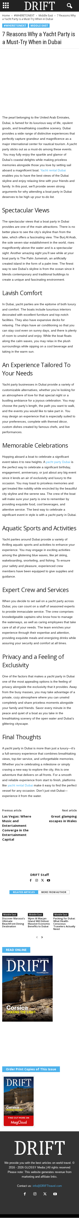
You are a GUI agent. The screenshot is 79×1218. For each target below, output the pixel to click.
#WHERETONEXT (24, 15)
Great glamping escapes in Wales (63, 818)
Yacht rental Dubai (53, 170)
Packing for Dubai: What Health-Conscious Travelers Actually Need (64, 924)
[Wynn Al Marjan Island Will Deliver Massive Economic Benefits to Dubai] (39, 907)
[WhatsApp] (36, 55)
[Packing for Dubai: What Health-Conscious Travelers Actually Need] (65, 907)
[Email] (57, 55)
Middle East (46, 15)
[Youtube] (48, 880)
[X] (16, 55)
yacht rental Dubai (20, 785)
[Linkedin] (47, 55)
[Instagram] (37, 880)
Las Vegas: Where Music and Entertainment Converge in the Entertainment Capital (16, 827)
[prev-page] (37, 937)
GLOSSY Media (35, 1167)
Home (6, 15)
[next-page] (42, 937)
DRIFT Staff (39, 874)
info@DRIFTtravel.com (47, 1186)
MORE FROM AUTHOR (53, 892)
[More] (67, 55)
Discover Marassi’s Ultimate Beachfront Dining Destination (13, 922)
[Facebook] (6, 55)
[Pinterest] (26, 55)
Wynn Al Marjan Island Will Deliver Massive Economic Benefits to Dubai (39, 922)
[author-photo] (39, 859)
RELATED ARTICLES (24, 892)
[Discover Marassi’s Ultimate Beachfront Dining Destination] (14, 907)
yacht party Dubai (58, 462)
